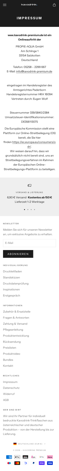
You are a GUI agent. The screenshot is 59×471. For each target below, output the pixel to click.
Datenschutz (11, 388)
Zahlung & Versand (15, 323)
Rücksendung (12, 341)
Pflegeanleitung (13, 329)
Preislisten (9, 347)
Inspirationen (11, 289)
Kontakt (8, 365)
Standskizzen (11, 277)
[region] (29, 194)
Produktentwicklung (16, 335)
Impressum (10, 382)
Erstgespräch (11, 295)
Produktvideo (11, 353)
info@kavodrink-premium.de (34, 71)
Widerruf (9, 394)
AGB (6, 400)
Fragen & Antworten (16, 317)
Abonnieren (18, 254)
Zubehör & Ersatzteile (16, 311)
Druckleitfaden (12, 271)
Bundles (8, 360)
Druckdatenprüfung (16, 283)
